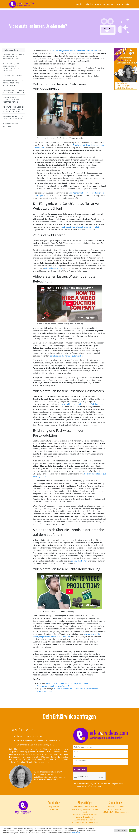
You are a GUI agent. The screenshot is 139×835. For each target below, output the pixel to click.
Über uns (115, 4)
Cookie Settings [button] (121, 831)
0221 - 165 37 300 (118, 809)
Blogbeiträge (85, 803)
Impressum (54, 807)
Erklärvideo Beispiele (53, 268)
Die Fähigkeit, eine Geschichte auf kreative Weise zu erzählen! (11, 67)
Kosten (106, 4)
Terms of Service (89, 786)
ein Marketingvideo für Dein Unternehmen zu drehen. (74, 51)
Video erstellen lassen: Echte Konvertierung (14, 117)
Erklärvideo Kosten (79, 561)
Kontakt (125, 4)
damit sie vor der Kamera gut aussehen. (67, 356)
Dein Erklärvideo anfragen (10, 125)
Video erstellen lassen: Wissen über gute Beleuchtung (14, 83)
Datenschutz (54, 809)
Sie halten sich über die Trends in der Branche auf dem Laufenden (14, 109)
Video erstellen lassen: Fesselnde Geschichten (14, 91)
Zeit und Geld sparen (12, 76)
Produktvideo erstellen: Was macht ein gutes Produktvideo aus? (85, 809)
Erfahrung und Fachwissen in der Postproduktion (11, 99)
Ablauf (98, 4)
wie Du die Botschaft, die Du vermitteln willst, (79, 227)
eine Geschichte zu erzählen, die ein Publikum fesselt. (83, 404)
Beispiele (89, 4)
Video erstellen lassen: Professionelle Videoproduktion (14, 56)
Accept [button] (132, 831)
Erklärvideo (78, 4)
